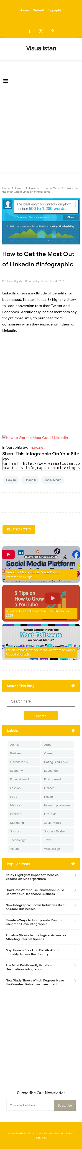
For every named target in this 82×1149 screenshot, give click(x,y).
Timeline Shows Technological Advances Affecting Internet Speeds (36, 937)
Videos (14, 849)
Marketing (17, 823)
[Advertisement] (41, 131)
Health (48, 797)
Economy (16, 771)
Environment (52, 779)
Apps (47, 745)
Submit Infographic (48, 10)
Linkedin (30, 480)
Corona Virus (19, 762)
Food (13, 797)
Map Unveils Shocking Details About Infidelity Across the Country (32, 952)
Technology (18, 840)
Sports (14, 831)
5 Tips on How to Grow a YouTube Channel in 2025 (37, 613)
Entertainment (19, 779)
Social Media (52, 480)
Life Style (50, 814)
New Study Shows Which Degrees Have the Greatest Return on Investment (35, 982)
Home (24, 10)
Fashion (15, 788)
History (15, 805)
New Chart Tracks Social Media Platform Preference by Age (34, 574)
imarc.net (37, 447)
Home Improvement (57, 805)
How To (11, 480)
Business (16, 753)
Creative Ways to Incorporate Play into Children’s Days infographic (35, 922)
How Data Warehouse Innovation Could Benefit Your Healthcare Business (35, 892)
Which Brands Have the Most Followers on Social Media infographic (40, 652)
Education (51, 771)
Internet (15, 814)
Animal (14, 745)
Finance (49, 788)
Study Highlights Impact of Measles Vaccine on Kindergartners (32, 877)
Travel (48, 840)
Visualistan (52, 1133)
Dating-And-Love (56, 762)
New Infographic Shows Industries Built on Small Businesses (35, 907)
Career (49, 753)
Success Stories (54, 831)
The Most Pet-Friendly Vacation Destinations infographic (29, 967)
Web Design (52, 849)
